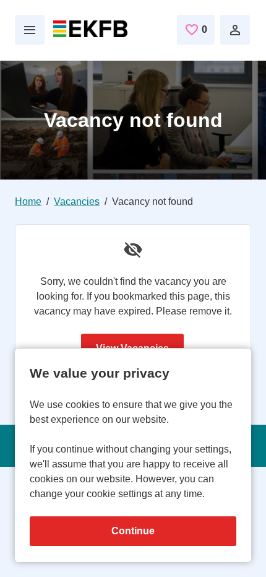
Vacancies (77, 201)
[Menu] (30, 30)
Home (28, 201)
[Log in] (235, 30)
